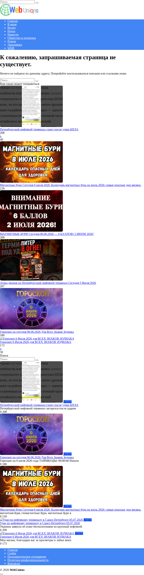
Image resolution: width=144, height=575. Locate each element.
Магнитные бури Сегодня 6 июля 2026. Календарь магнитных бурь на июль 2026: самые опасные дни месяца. (70, 185)
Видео (12, 27)
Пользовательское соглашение (27, 556)
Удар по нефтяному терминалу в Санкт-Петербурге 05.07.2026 (40, 523)
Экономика (15, 44)
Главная (13, 21)
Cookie (12, 553)
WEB (11, 48)
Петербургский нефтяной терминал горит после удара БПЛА (39, 129)
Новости (13, 34)
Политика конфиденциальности (28, 560)
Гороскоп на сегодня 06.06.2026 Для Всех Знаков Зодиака (37, 331)
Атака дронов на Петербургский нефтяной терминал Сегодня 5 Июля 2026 (48, 282)
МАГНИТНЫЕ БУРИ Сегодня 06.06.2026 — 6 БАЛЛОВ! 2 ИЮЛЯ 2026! (47, 234)
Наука (11, 31)
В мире (12, 24)
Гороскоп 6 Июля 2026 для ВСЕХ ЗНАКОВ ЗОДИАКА (35, 342)
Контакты (14, 563)
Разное (12, 41)
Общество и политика (22, 38)
